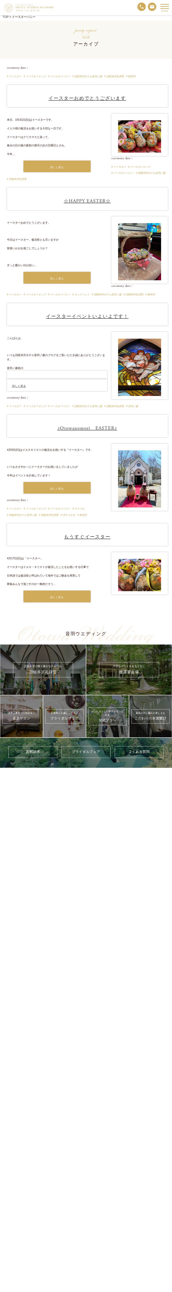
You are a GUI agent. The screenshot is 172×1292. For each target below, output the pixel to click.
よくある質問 (139, 752)
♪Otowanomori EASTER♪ (87, 428)
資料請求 (33, 752)
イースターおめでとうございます (87, 98)
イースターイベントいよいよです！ (87, 316)
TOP (6, 16)
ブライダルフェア (86, 752)
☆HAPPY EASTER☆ (87, 201)
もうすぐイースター (87, 537)
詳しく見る (57, 167)
